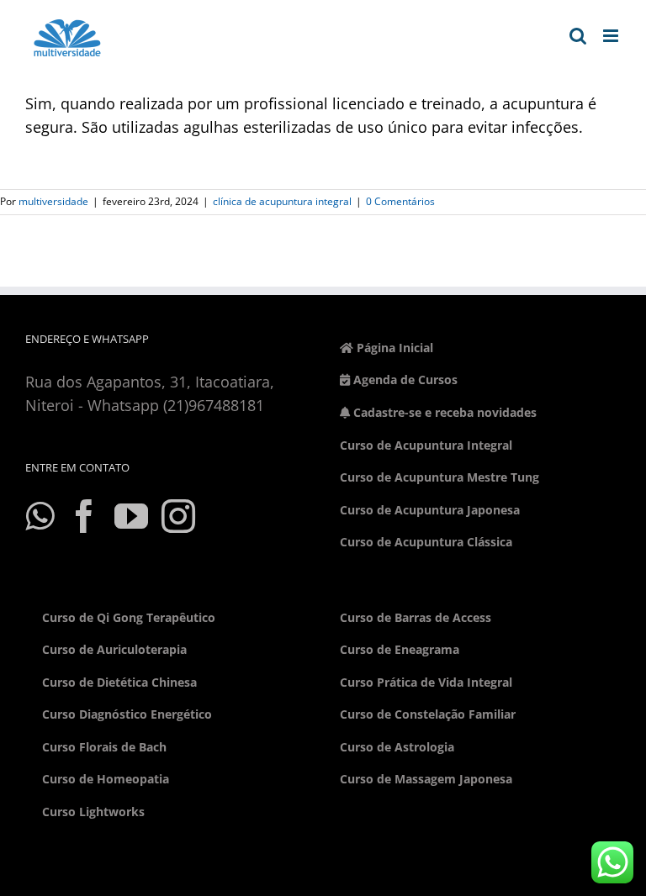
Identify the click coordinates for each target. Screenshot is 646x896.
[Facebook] (84, 516)
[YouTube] (131, 516)
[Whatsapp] (39, 516)
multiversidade (53, 201)
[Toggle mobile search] (577, 36)
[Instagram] (178, 516)
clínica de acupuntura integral (282, 201)
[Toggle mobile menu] (612, 36)
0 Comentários (400, 201)
